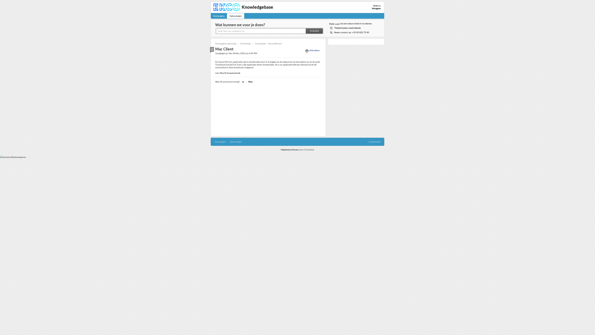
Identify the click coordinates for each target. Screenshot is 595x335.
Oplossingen (235, 16)
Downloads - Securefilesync (268, 43)
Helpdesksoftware (290, 149)
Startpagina (219, 16)
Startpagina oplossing (226, 43)
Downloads (245, 43)
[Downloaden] (291, 129)
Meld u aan (334, 23)
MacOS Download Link (230, 73)
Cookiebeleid (374, 141)
